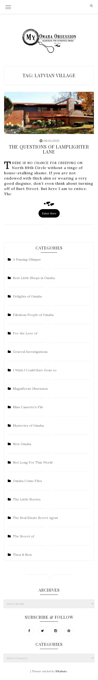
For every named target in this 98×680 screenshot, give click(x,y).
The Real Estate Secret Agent (35, 518)
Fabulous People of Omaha (33, 315)
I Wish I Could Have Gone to (35, 370)
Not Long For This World (32, 462)
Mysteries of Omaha (28, 425)
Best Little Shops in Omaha (34, 278)
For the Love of (25, 333)
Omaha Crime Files (27, 481)
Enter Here (49, 213)
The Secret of (23, 536)
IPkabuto (61, 671)
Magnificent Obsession (30, 389)
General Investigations (30, 352)
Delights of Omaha (27, 296)
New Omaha (22, 444)
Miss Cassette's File (28, 407)
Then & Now (22, 555)
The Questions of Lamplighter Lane (49, 149)
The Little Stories (27, 499)
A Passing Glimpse (27, 259)
